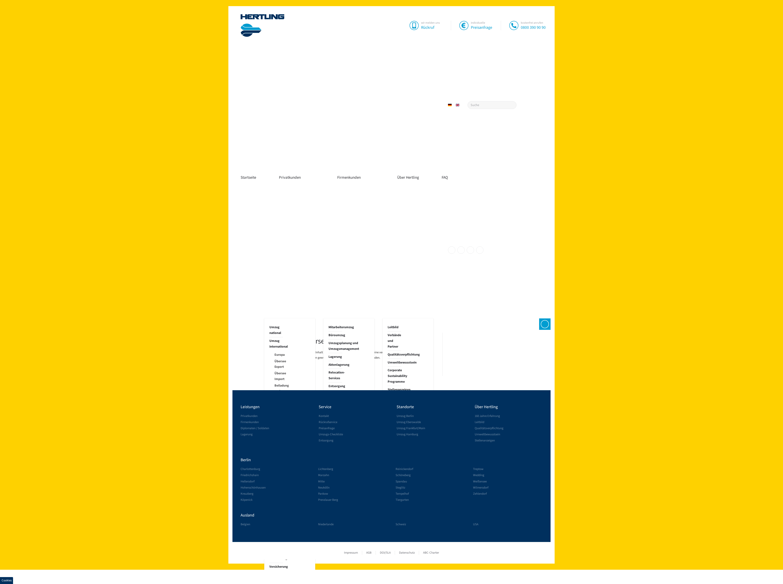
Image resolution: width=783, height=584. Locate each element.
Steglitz (400, 487)
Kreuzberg (247, 494)
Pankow (323, 494)
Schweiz (401, 524)
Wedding (478, 475)
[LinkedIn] (470, 250)
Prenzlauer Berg (328, 500)
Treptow (478, 469)
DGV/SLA (385, 553)
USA (475, 524)
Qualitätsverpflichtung (394, 354)
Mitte (321, 481)
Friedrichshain (250, 475)
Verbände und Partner (394, 341)
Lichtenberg (325, 469)
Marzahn (323, 475)
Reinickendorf (404, 469)
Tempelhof (402, 494)
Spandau (401, 481)
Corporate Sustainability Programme (394, 376)
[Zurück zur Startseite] (262, 25)
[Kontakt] (545, 324)
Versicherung (276, 566)
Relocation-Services (335, 375)
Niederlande (326, 524)
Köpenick (246, 500)
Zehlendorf (480, 494)
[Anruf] (514, 25)
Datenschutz (407, 553)
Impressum (351, 553)
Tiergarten (402, 500)
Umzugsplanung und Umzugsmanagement (335, 346)
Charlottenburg (250, 469)
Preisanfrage (481, 27)
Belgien (245, 524)
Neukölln (324, 487)
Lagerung (335, 357)
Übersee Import (278, 376)
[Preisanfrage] (464, 25)
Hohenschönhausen (253, 487)
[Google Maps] (479, 250)
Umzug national (275, 330)
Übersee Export (278, 364)
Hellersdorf (247, 481)
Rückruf (427, 27)
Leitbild (393, 327)
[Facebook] (451, 250)
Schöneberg (403, 475)
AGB (369, 553)
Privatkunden (290, 177)
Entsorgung (335, 386)
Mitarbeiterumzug (335, 327)
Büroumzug (335, 335)
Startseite (248, 177)
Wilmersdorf (480, 487)
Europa (278, 354)
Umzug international (276, 344)
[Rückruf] (414, 25)
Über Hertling (408, 177)
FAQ (445, 177)
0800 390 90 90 (533, 27)
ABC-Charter (431, 553)
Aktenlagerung (335, 364)
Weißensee (480, 481)
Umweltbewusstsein (394, 362)
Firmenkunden (349, 177)
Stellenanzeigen (394, 389)
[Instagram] (461, 250)
